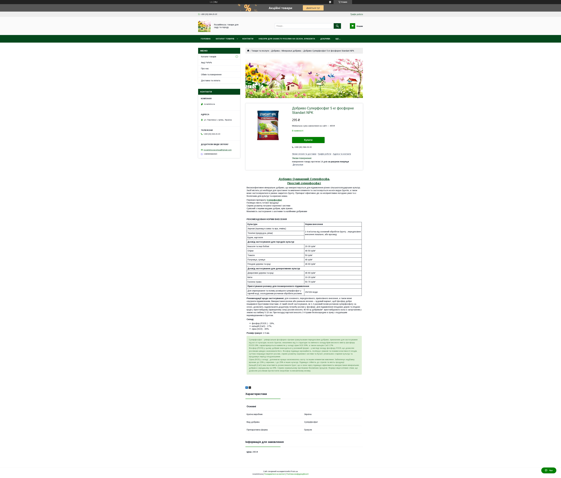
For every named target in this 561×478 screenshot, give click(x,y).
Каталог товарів (225, 39)
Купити (308, 140)
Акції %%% (206, 62)
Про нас (205, 68)
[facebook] (246, 388)
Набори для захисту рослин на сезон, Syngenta (287, 39)
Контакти (247, 39)
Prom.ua (294, 471)
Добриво (285, 179)
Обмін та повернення (211, 74)
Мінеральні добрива (291, 51)
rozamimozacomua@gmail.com (218, 150)
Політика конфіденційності (297, 474)
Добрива (325, 39)
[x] (250, 388)
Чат (551, 470)
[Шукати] (337, 26)
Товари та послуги (260, 51)
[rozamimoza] (204, 31)
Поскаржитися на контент (274, 474)
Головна (206, 39)
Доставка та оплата (210, 80)
